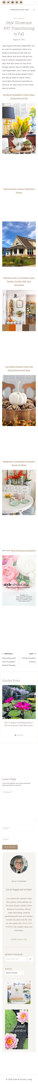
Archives (8, 969)
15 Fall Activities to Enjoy (29, 658)
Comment (8, 792)
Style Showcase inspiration (23, 550)
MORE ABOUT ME (19, 939)
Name (6, 828)
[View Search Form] (35, 2)
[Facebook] (4, 2)
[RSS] (21, 2)
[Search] (30, 959)
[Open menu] (34, 9)
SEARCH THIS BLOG (14, 954)
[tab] (15, 735)
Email (6, 839)
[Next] (32, 709)
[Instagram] (12, 2)
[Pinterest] (17, 2)
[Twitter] (8, 2)
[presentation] (19, 702)
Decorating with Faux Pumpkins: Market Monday (9, 660)
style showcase (19, 18)
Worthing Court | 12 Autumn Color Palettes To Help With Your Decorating (19, 281)
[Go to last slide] (5, 709)
